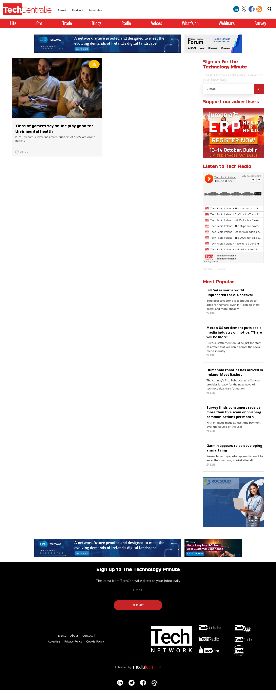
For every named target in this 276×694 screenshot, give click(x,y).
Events (61, 635)
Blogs (96, 23)
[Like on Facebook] (252, 9)
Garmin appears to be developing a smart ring (234, 448)
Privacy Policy (73, 641)
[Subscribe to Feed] (259, 9)
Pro (39, 23)
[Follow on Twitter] (244, 9)
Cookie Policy (95, 641)
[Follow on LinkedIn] (236, 9)
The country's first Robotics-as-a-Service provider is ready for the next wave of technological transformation (233, 384)
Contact (77, 10)
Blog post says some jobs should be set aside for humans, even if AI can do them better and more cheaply (233, 304)
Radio (126, 23)
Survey (260, 23)
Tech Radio (208, 269)
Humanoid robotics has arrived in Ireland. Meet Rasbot (234, 372)
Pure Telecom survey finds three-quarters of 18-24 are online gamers (55, 138)
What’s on (190, 23)
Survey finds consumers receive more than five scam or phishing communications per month (233, 412)
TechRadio (220, 269)
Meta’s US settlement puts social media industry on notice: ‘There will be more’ (234, 332)
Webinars (227, 23)
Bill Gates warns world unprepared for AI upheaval (229, 292)
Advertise (95, 10)
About (62, 10)
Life (13, 23)
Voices (156, 23)
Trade (67, 23)
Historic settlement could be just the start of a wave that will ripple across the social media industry (233, 347)
